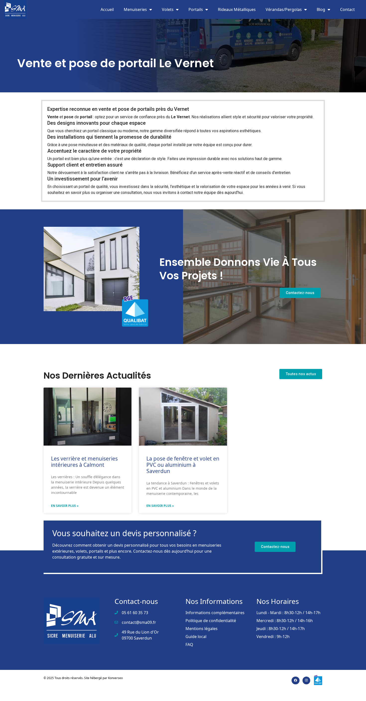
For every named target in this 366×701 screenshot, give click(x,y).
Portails (195, 9)
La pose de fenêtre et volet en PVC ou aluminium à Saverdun (182, 464)
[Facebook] (295, 680)
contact (186, 192)
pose (68, 117)
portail (86, 117)
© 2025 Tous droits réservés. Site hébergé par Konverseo (83, 678)
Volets (168, 9)
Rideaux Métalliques (237, 9)
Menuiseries (135, 9)
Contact (347, 9)
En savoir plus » (64, 506)
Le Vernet (180, 117)
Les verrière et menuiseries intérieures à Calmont (84, 461)
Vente (53, 117)
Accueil (107, 9)
